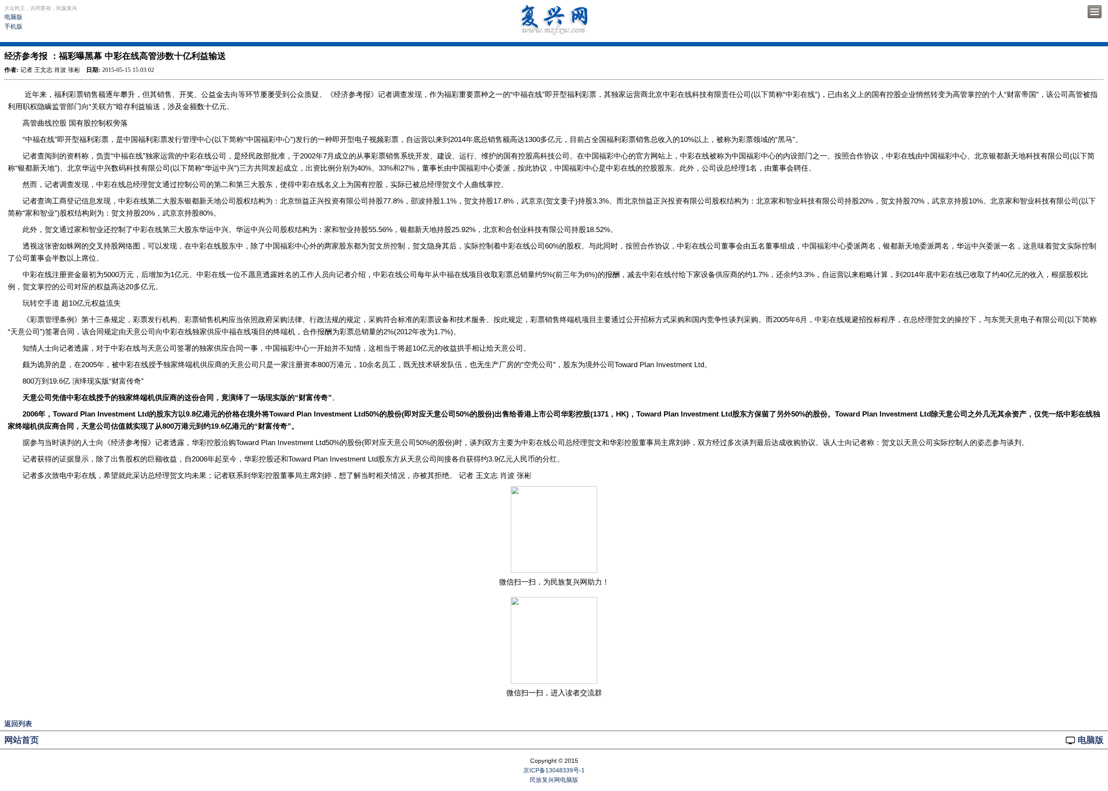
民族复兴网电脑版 (554, 779)
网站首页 (21, 740)
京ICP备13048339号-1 (554, 770)
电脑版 (13, 16)
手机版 (13, 26)
